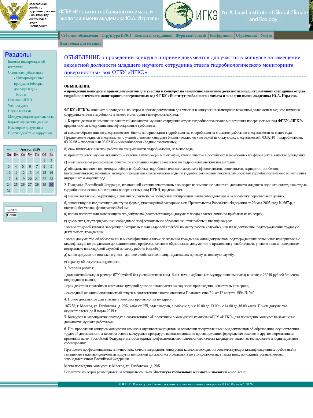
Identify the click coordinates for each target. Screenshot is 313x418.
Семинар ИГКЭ (20, 100)
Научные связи (19, 111)
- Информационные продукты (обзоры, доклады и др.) (29, 83)
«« (9, 149)
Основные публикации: (25, 72)
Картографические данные (28, 122)
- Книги (20, 94)
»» (51, 149)
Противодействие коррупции (30, 133)
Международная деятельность (31, 116)
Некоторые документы (25, 127)
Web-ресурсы (18, 105)
